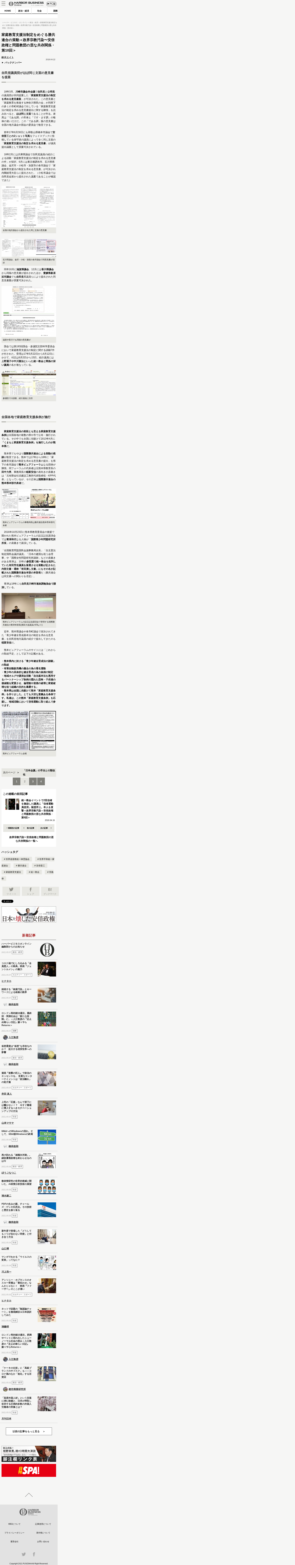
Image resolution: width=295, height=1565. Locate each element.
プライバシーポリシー (14, 1533)
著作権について (43, 1533)
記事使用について (43, 1524)
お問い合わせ (43, 1541)
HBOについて (14, 1524)
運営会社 (14, 1541)
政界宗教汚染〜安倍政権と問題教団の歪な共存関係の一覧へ (31, 839)
